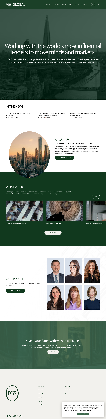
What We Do (49, 4)
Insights (56, 4)
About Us (64, 4)
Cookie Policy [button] (95, 408)
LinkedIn (67, 386)
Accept (83, 413)
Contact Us (84, 4)
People (70, 4)
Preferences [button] (88, 410)
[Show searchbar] (99, 4)
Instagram (68, 390)
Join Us (77, 4)
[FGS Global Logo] (15, 4)
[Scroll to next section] (53, 96)
